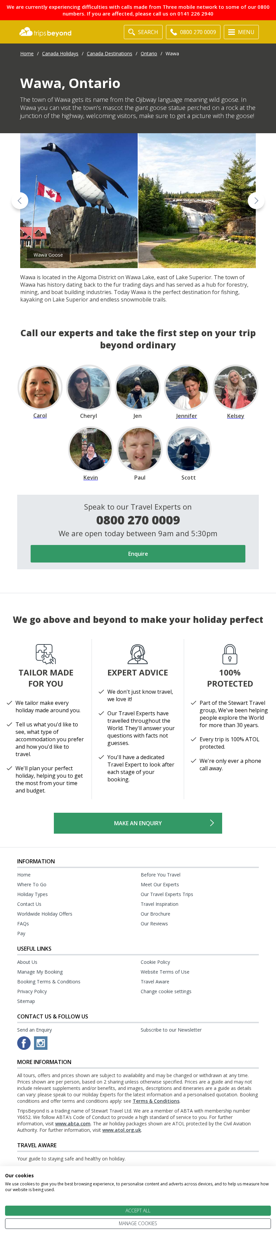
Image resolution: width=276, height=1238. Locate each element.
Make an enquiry (138, 823)
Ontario (149, 53)
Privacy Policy (32, 991)
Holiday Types (32, 894)
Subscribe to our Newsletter (171, 1030)
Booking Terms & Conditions (48, 981)
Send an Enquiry (34, 1030)
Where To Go (31, 884)
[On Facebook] (24, 1043)
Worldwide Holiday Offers (44, 914)
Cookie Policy (155, 962)
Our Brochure (155, 914)
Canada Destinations (109, 53)
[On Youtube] (40, 1043)
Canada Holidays (60, 53)
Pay (21, 933)
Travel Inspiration (159, 904)
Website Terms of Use (165, 972)
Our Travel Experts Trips (167, 894)
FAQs (23, 923)
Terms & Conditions (156, 1101)
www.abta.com (73, 1123)
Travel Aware (155, 981)
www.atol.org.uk (121, 1130)
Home (27, 53)
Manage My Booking (40, 972)
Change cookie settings (166, 991)
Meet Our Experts (160, 884)
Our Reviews (154, 923)
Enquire (138, 553)
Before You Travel (160, 874)
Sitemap (26, 1001)
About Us (27, 962)
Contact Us (29, 904)
